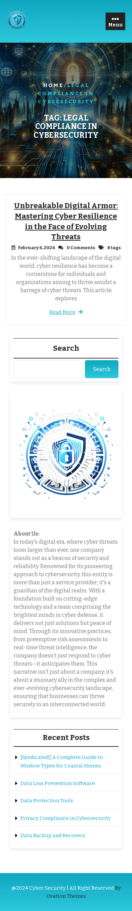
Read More (62, 312)
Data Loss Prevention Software (57, 783)
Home (53, 85)
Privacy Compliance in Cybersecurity (65, 818)
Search (66, 348)
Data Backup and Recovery (52, 835)
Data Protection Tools (46, 801)
